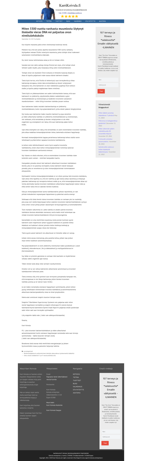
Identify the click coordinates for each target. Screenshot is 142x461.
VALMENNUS (78, 21)
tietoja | (65, 453)
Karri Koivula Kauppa (53, 410)
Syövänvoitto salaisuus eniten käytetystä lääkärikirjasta (106, 149)
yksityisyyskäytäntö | (74, 453)
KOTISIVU (39, 21)
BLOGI (68, 21)
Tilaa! (101, 91)
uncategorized (28, 351)
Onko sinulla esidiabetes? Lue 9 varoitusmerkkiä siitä (40, 355)
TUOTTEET (59, 21)
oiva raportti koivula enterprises (92, 458)
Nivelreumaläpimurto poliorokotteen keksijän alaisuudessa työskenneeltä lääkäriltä (49, 353)
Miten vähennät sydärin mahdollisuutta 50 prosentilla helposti (106, 131)
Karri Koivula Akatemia (54, 405)
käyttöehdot (85, 453)
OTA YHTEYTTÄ (90, 21)
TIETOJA (49, 21)
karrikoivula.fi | (57, 453)
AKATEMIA (102, 21)
